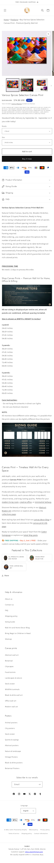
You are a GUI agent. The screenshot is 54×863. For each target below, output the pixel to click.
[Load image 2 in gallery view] (27, 85)
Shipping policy (11, 616)
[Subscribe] (39, 784)
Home (6, 19)
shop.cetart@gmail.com (34, 852)
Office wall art (10, 701)
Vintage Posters (11, 757)
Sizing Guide (10, 622)
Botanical (9, 661)
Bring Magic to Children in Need (18, 633)
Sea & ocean (10, 683)
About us (8, 599)
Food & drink (10, 672)
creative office (26, 502)
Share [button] (6, 575)
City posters (10, 728)
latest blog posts (30, 535)
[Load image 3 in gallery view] (41, 85)
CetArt (11, 829)
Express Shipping (16, 104)
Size (3, 137)
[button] (5, 10)
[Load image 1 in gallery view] (12, 85)
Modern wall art (11, 706)
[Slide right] (51, 85)
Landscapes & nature (13, 678)
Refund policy (33, 830)
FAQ (6, 610)
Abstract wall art (12, 655)
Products (14, 19)
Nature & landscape (13, 751)
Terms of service (14, 833)
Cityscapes (9, 666)
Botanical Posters (12, 768)
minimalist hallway (43, 502)
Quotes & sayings (12, 740)
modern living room (10, 502)
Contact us (9, 605)
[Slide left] (3, 85)
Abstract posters (12, 745)
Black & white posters (14, 762)
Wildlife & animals (12, 689)
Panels (4, 126)
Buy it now (27, 159)
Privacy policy (45, 830)
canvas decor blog (41, 519)
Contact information (41, 833)
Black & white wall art (14, 695)
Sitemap (8, 639)
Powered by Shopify (20, 829)
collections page (9, 514)
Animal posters (11, 722)
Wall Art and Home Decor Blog (17, 627)
